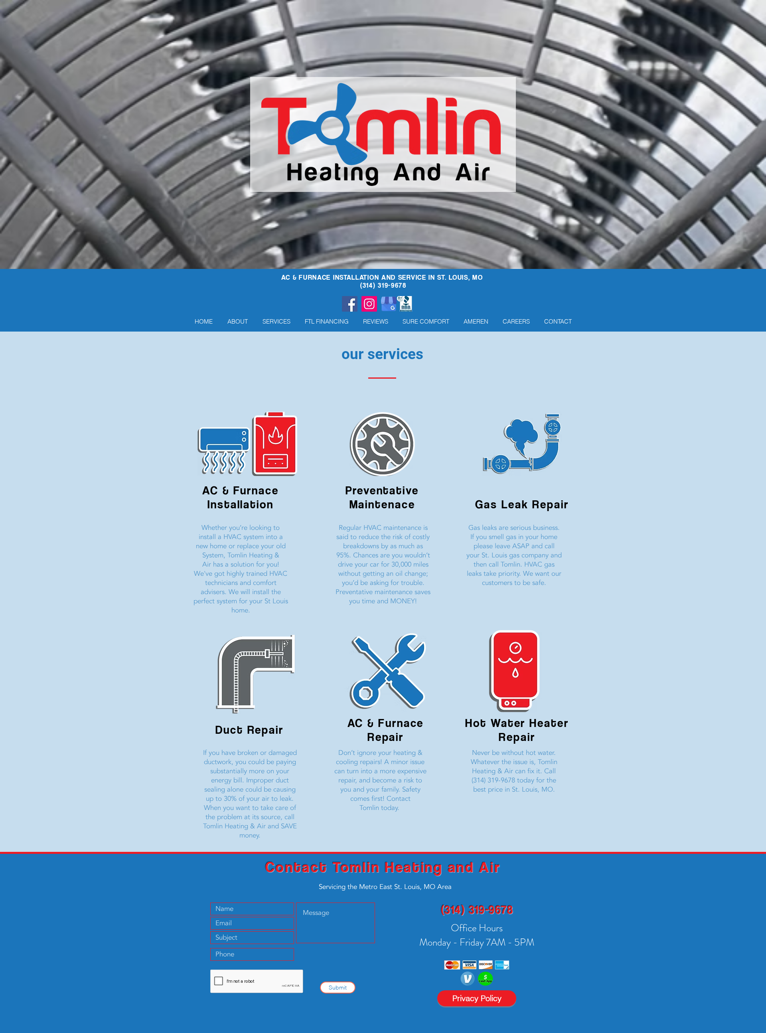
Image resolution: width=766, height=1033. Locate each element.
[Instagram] (369, 304)
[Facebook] (349, 304)
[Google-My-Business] (389, 304)
